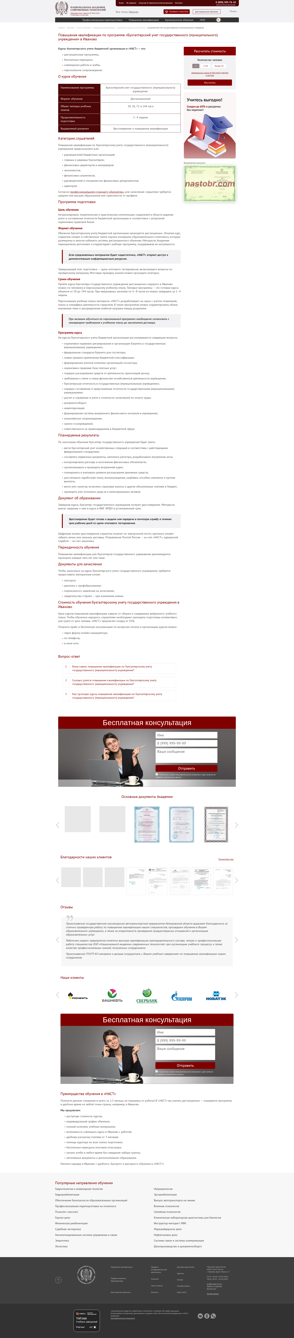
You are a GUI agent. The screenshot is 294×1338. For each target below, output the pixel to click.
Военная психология (166, 1206)
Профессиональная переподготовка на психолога (85, 1206)
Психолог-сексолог (66, 1212)
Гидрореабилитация (67, 1194)
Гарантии (180, 1273)
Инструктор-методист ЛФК (170, 1223)
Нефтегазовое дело (165, 1235)
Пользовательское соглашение (123, 1318)
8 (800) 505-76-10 (226, 2)
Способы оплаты (183, 1286)
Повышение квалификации (144, 19)
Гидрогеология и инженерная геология (79, 1189)
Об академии (131, 3)
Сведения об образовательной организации (156, 3)
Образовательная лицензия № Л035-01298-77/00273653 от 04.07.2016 (85, 14)
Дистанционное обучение (206, 11)
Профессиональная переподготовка (102, 19)
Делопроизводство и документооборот (178, 1246)
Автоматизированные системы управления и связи (86, 1235)
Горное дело (62, 1217)
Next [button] (236, 825)
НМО (202, 19)
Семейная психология (167, 1212)
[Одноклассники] (206, 1316)
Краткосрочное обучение (179, 19)
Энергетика (62, 1240)
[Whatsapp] (213, 1316)
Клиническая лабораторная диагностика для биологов (187, 1217)
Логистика (61, 1246)
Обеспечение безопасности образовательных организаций (91, 1200)
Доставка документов (185, 1267)
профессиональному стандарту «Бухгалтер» (97, 192)
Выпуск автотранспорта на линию (174, 1200)
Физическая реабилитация (71, 1223)
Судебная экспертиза (68, 1229)
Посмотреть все (226, 859)
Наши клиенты (157, 1285)
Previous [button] (57, 825)
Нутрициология (163, 1189)
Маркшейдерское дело (168, 1229)
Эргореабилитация (165, 1194)
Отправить (186, 768)
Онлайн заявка (213, 1294)
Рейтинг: (80, 1327)
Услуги (121, 3)
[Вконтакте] (200, 1316)
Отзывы (180, 1280)
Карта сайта (182, 1292)
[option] (77, 820)
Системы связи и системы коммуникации (179, 1240)
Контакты (179, 3)
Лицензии (155, 1279)
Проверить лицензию (178, 11)
